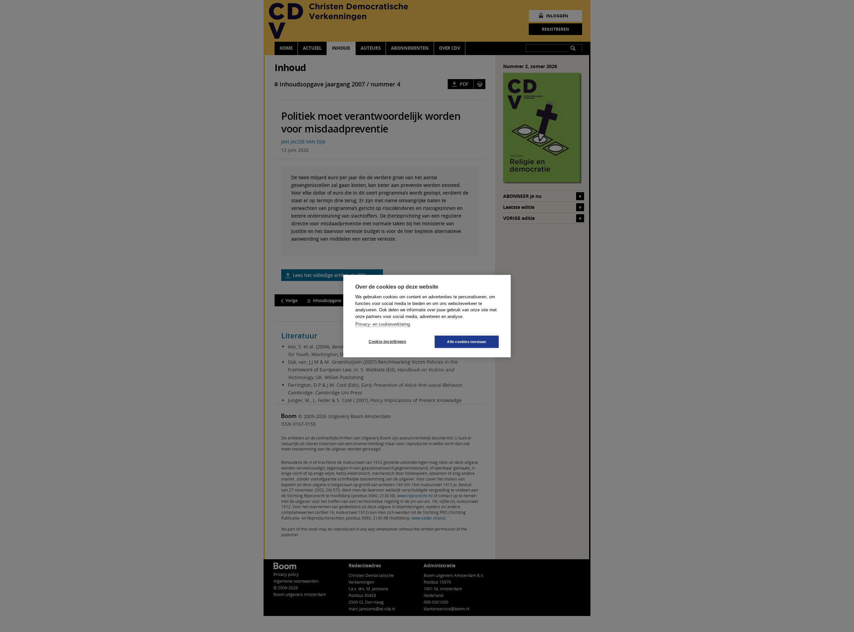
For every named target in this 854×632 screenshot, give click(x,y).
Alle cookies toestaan (466, 341)
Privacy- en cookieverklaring (382, 324)
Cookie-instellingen (387, 341)
